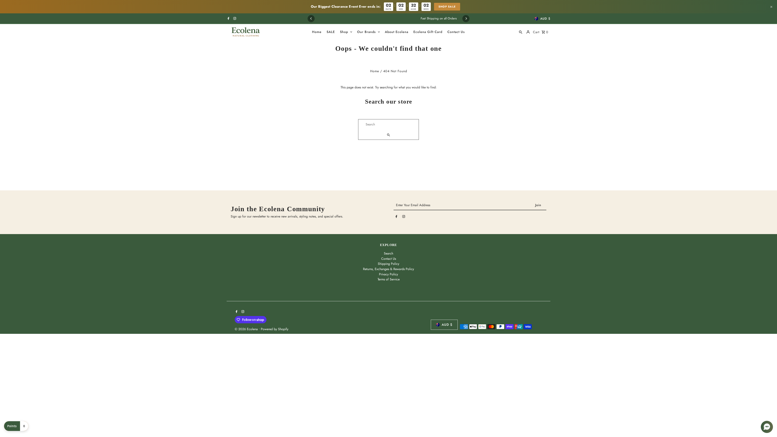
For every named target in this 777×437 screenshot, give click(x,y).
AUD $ (545, 18)
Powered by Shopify (274, 329)
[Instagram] (234, 19)
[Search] (520, 32)
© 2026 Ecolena (247, 329)
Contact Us (388, 258)
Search (388, 253)
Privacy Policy (388, 274)
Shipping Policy (388, 263)
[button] (767, 427)
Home (374, 71)
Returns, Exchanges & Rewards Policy (388, 269)
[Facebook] (228, 19)
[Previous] (311, 18)
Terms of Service (389, 279)
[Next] (465, 18)
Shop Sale (447, 6)
